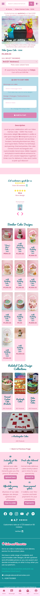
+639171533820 (9, 578)
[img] (20, 183)
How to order (10, 503)
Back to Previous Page (20, 449)
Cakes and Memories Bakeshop (26, 587)
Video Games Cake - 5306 (24, 9)
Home (9, 9)
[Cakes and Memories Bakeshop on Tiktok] (27, 514)
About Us (29, 477)
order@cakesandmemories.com (16, 575)
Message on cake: (10, 84)
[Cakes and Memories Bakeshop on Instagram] (16, 514)
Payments (29, 503)
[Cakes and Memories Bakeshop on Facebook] (5, 514)
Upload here (10, 477)
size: (11, 58)
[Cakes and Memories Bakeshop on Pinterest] (10, 514)
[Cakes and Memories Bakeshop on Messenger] (33, 514)
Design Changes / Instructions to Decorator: (16, 97)
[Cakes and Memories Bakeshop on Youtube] (22, 514)
